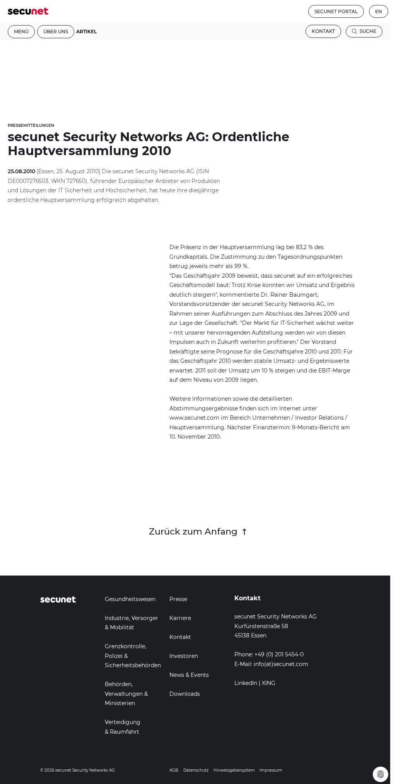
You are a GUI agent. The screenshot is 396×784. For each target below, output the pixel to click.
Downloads (184, 693)
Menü (21, 31)
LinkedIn (245, 683)
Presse (178, 599)
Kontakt (323, 31)
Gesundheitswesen (130, 599)
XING (268, 683)
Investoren (183, 655)
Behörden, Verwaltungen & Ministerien (126, 694)
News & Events (189, 674)
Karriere (180, 618)
